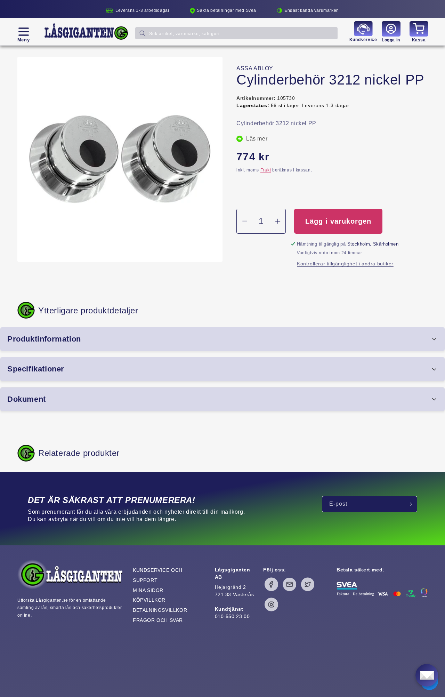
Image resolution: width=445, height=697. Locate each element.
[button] (23, 31)
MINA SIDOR (148, 590)
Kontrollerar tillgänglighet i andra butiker (345, 263)
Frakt (265, 170)
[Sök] (142, 33)
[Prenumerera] (409, 504)
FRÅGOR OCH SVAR (158, 620)
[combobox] (236, 33)
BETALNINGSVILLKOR (160, 610)
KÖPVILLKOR (149, 600)
